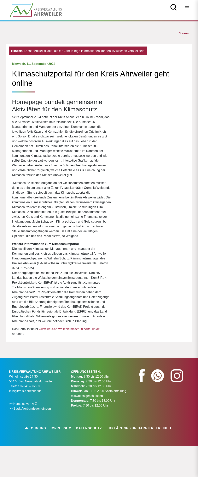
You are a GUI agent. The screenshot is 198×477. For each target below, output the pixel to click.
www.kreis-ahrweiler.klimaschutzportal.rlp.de (69, 329)
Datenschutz (89, 428)
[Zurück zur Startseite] (36, 10)
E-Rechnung (34, 428)
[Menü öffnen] (187, 6)
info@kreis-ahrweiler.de (25, 391)
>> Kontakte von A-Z (23, 403)
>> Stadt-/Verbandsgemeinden (30, 408)
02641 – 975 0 (30, 386)
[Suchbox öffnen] (173, 7)
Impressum (61, 428)
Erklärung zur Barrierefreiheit (139, 428)
